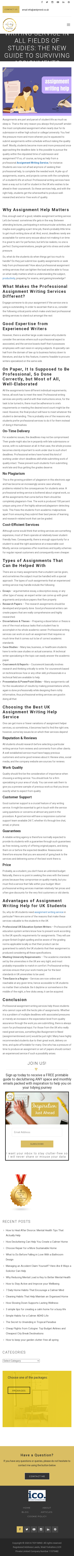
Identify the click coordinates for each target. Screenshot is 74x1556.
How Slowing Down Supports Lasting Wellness (32, 1302)
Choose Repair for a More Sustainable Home (31, 1248)
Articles (46, 1512)
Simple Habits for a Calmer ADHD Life (27, 1315)
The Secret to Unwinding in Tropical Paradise (31, 1322)
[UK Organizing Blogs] (21, 1192)
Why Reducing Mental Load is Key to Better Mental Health (38, 1277)
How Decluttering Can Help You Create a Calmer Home (37, 1241)
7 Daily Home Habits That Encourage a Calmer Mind (35, 1290)
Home (26, 1507)
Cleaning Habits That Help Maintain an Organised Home (37, 1296)
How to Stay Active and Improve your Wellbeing (32, 1283)
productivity (9, 278)
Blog (25, 1512)
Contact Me (37, 1476)
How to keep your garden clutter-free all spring (32, 1339)
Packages (18, 1390)
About (47, 1507)
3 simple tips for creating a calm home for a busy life (36, 1309)
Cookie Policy (37, 1516)
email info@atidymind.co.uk (35, 10)
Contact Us (11, 9)
